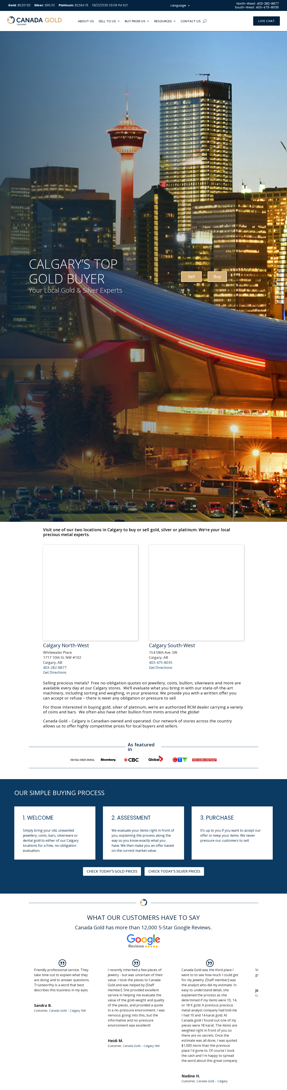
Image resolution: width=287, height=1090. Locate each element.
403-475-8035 (160, 662)
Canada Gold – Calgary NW (75, 1046)
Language (178, 6)
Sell (191, 276)
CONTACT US (191, 21)
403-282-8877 (55, 667)
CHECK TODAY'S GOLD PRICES (112, 871)
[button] (254, 1024)
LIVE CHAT (266, 21)
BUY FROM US (135, 21)
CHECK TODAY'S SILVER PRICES (174, 871)
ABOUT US (86, 21)
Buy (217, 276)
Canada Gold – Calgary (145, 1081)
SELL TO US (107, 21)
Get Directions (54, 672)
